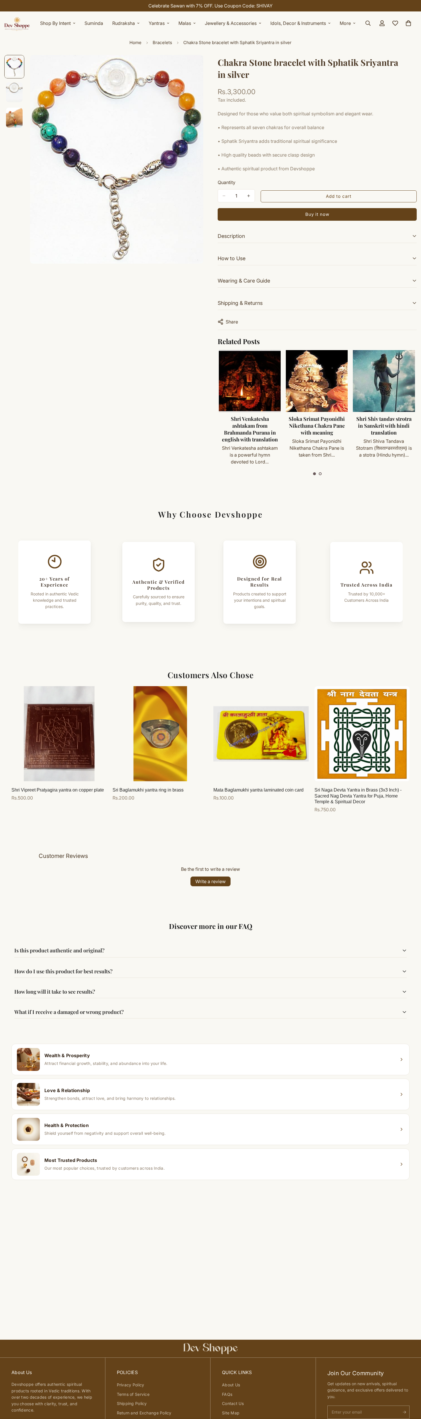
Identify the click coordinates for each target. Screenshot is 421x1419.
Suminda (93, 23)
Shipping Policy (132, 1403)
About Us (231, 1384)
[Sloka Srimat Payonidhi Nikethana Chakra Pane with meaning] (249, 381)
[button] (314, 473)
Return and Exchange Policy (144, 1412)
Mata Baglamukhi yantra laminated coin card (258, 790)
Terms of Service (133, 1394)
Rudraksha (123, 23)
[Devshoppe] (17, 23)
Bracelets (162, 42)
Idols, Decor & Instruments (298, 23)
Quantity (226, 182)
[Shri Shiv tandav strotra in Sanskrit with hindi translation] (316, 381)
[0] (408, 23)
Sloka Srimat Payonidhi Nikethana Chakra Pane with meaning (249, 425)
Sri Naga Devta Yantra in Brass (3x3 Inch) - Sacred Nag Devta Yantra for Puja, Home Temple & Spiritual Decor (358, 796)
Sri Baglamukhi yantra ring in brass (148, 790)
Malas (184, 23)
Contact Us (233, 1403)
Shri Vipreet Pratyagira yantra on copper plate (57, 790)
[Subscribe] (404, 1412)
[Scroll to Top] (409, 1387)
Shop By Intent (55, 23)
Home (135, 42)
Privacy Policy (130, 1384)
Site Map (230, 1412)
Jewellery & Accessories (231, 23)
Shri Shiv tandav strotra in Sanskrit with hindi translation (316, 425)
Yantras (157, 23)
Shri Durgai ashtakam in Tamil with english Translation (384, 425)
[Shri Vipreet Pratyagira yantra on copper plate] (59, 733)
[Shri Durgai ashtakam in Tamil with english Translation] (384, 381)
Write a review (210, 881)
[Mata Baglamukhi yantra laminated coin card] (261, 733)
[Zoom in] (191, 67)
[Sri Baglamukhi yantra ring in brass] (160, 733)
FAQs (227, 1394)
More (345, 23)
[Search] (368, 23)
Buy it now (317, 214)
